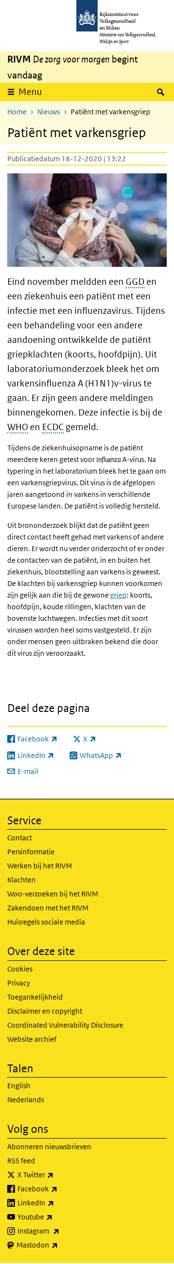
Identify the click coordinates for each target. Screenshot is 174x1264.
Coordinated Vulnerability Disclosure (65, 1025)
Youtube (56, 1216)
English (18, 1085)
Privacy (18, 982)
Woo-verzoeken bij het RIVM (52, 893)
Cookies (19, 968)
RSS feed (21, 1160)
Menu (30, 91)
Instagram (59, 1230)
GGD (135, 281)
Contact (19, 837)
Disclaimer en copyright (44, 1011)
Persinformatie (31, 851)
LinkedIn (57, 1202)
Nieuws (48, 111)
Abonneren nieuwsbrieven (49, 1146)
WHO (17, 426)
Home (17, 111)
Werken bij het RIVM (39, 865)
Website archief (32, 1039)
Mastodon (58, 1244)
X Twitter (56, 1174)
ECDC (53, 426)
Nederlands (25, 1099)
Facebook (58, 1188)
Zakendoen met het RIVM (47, 907)
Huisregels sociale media (46, 921)
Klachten (21, 879)
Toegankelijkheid (35, 997)
